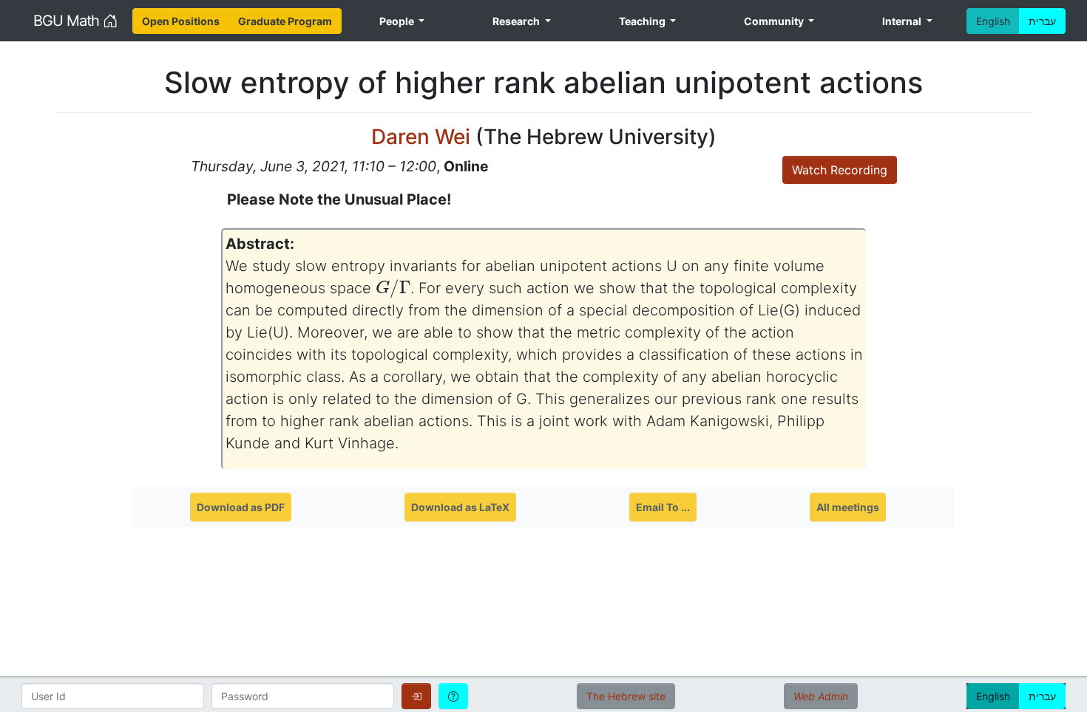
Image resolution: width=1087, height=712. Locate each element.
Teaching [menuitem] (643, 21)
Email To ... (663, 507)
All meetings (847, 507)
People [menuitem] (397, 21)
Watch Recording (839, 169)
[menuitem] (180, 21)
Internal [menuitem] (903, 21)
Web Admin (820, 696)
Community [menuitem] (775, 21)
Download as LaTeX (460, 507)
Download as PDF (241, 507)
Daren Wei (420, 136)
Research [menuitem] (517, 21)
